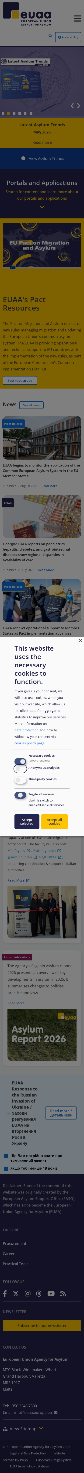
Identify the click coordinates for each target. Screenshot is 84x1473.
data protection (26, 730)
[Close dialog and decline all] (80, 640)
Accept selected (26, 822)
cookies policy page (29, 743)
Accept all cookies (54, 822)
